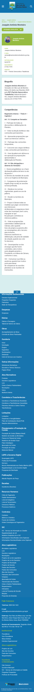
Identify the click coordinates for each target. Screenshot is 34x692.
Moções (4, 593)
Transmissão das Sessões (10, 582)
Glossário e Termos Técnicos (11, 367)
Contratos (5, 515)
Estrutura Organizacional (9, 298)
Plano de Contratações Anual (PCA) (13, 421)
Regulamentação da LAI (9, 533)
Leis (3, 383)
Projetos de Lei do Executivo (11, 560)
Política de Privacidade (9, 461)
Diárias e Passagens (8, 321)
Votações (5, 577)
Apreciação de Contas (9, 445)
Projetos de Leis (7, 648)
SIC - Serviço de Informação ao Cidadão (14, 531)
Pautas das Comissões (9, 570)
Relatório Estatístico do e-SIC (11, 535)
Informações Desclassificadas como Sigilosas (17, 540)
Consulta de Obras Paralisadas (11, 334)
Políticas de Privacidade (9, 675)
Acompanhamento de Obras (10, 332)
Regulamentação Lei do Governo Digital (14, 468)
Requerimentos (7, 586)
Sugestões (5, 350)
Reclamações (6, 352)
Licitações (5, 416)
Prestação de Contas (8, 448)
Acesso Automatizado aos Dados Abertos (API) (17, 465)
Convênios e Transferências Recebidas (14, 401)
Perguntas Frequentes (9, 300)
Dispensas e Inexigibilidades (11, 418)
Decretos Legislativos (9, 381)
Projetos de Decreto (8, 565)
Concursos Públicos (8, 504)
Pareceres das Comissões (10, 574)
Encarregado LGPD (8, 458)
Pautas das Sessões (8, 567)
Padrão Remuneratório (9, 497)
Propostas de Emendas (9, 596)
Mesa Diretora (6, 639)
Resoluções (5, 388)
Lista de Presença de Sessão (11, 591)
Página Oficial (6, 370)
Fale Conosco (6, 665)
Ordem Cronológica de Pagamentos (13, 522)
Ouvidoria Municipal (8, 667)
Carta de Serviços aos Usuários (12, 357)
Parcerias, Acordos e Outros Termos (13, 405)
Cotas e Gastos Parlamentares (11, 385)
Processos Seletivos (8, 507)
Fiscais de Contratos (8, 520)
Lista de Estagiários (8, 500)
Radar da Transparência (9, 305)
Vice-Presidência (7, 636)
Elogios (4, 347)
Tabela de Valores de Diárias (11, 324)
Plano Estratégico (7, 443)
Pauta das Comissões (9, 653)
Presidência (5, 634)
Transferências (6, 408)
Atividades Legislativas (9, 548)
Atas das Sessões (8, 572)
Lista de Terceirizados (9, 502)
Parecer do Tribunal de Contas (11, 438)
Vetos (4, 390)
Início (3, 20)
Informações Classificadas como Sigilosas (15, 538)
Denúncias (5, 354)
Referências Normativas (9, 365)
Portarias (5, 378)
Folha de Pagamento (8, 495)
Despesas (5, 313)
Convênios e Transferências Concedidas (14, 403)
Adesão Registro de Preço (10, 478)
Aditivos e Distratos (8, 518)
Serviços (4, 463)
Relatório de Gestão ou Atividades (12, 436)
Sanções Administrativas (10, 423)
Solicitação (5, 345)
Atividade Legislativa (11, 29)
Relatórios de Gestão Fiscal (10, 440)
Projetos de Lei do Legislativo (11, 558)
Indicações (5, 589)
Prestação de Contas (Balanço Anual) (13, 433)
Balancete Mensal (7, 450)
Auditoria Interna (7, 392)
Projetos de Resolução (9, 563)
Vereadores (12, 22)
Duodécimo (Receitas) (9, 487)
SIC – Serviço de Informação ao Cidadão (14, 670)
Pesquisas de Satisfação (10, 470)
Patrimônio (5, 302)
